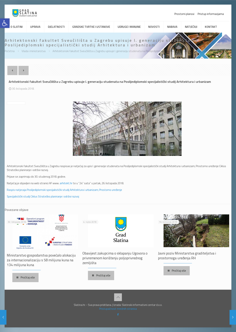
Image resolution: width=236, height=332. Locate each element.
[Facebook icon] (118, 314)
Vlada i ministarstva (34, 51)
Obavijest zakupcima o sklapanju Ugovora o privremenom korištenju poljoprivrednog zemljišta (115, 257)
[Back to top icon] (118, 297)
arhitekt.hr (66, 183)
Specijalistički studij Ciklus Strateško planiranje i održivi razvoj (43, 196)
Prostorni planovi (184, 14)
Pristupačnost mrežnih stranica (118, 309)
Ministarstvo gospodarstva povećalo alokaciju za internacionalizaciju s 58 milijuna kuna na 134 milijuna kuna (41, 259)
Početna (10, 51)
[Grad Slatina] (24, 13)
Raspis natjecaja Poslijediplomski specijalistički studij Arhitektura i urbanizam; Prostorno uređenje (64, 190)
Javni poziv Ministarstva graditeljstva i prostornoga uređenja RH (187, 255)
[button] (5, 23)
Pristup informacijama (211, 14)
